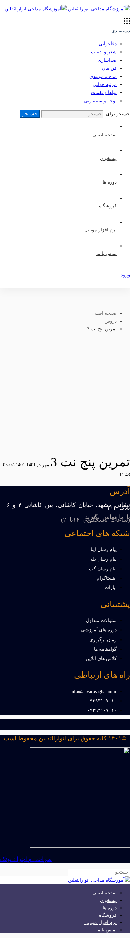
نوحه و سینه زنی (100, 100)
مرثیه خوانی (105, 84)
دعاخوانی (108, 43)
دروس (110, 321)
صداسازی (107, 60)
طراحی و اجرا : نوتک (26, 859)
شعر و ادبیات (104, 51)
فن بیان (109, 68)
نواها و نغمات (104, 92)
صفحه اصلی (104, 313)
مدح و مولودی (103, 76)
